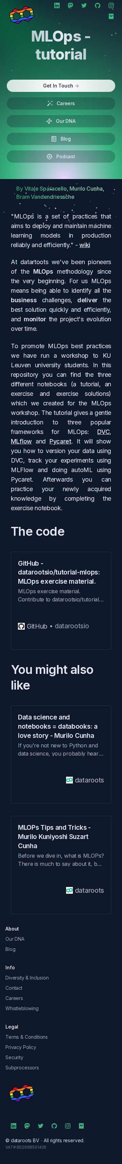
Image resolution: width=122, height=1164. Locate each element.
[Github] (97, 5)
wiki (84, 244)
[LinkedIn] (57, 5)
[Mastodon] (70, 5)
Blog (10, 949)
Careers (14, 998)
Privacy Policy (20, 1047)
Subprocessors (22, 1067)
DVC (103, 431)
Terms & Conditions (26, 1037)
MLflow (21, 441)
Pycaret (60, 441)
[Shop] (111, 16)
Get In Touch (61, 85)
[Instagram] (111, 5)
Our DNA (14, 939)
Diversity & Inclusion (27, 978)
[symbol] (61, 1093)
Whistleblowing (22, 1008)
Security (14, 1057)
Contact (13, 988)
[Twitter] (84, 5)
